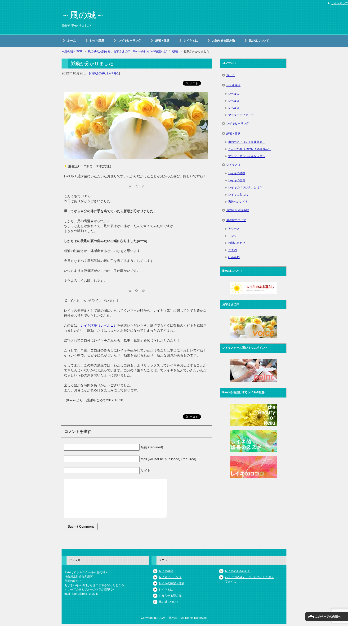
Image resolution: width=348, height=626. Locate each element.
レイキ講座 (97, 40)
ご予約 (232, 250)
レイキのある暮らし (237, 571)
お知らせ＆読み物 (223, 40)
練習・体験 (162, 40)
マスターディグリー (241, 115)
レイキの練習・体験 (171, 583)
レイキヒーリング (129, 40)
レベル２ (234, 100)
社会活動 (234, 257)
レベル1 (113, 73)
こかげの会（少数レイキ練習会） (249, 149)
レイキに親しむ (238, 194)
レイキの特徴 (236, 173)
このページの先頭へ (328, 616)
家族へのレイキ (238, 201)
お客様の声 (97, 73)
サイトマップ (339, 3)
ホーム (71, 40)
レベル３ (234, 108)
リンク (232, 236)
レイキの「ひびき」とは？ (245, 187)
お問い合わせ (236, 243)
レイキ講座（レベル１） (98, 325)
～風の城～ (83, 15)
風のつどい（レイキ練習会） (246, 142)
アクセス (234, 228)
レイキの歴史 (236, 180)
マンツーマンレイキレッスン (246, 156)
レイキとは (191, 40)
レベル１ (234, 93)
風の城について (259, 40)
